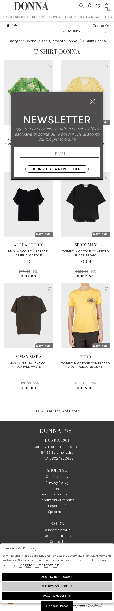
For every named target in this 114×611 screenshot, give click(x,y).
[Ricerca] (81, 6)
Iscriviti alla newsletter (57, 169)
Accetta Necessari (57, 595)
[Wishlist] (98, 6)
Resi (57, 488)
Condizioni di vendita (57, 500)
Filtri (9, 26)
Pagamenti (57, 506)
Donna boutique (57, 536)
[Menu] (7, 6)
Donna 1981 (57, 430)
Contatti (57, 541)
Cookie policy (57, 476)
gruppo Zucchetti (89, 605)
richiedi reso (57, 606)
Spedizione (57, 511)
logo (31, 6)
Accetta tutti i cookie (57, 577)
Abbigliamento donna (59, 41)
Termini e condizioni (57, 494)
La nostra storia (57, 530)
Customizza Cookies (57, 586)
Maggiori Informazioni (39, 564)
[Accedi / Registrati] (89, 6)
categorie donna (22, 41)
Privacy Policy (57, 482)
